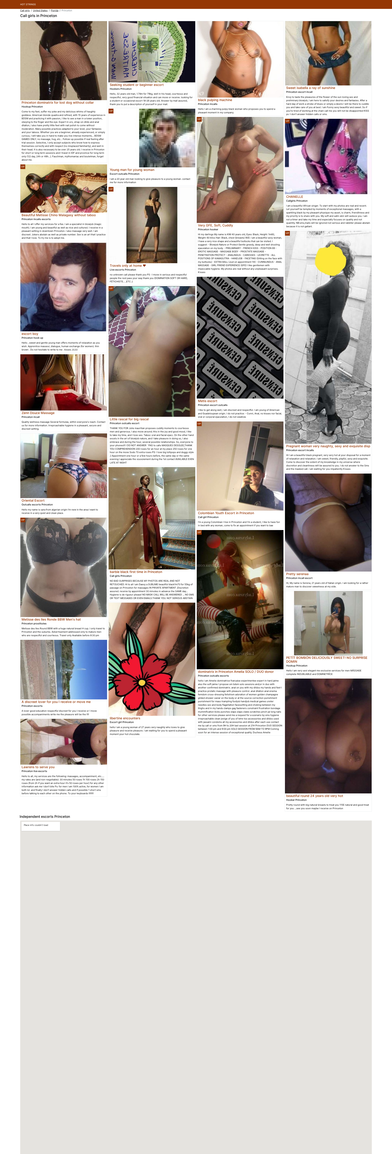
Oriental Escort (33, 500)
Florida (54, 10)
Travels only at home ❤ (128, 265)
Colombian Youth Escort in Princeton (226, 513)
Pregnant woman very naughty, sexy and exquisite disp (328, 446)
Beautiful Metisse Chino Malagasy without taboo (59, 215)
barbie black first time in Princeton (136, 572)
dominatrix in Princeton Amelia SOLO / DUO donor (236, 672)
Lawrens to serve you (38, 767)
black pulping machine (215, 100)
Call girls (25, 10)
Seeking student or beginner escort (137, 85)
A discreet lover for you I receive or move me (56, 702)
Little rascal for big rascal (129, 419)
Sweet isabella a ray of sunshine (310, 88)
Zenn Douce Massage (38, 413)
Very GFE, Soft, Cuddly (215, 225)
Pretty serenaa (297, 574)
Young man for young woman (132, 170)
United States (40, 10)
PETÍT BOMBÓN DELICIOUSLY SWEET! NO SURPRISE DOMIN (327, 659)
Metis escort (207, 401)
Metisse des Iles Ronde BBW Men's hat (51, 619)
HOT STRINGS (28, 4)
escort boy (30, 334)
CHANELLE (294, 197)
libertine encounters (125, 718)
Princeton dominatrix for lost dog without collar (58, 102)
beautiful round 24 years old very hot (314, 796)
